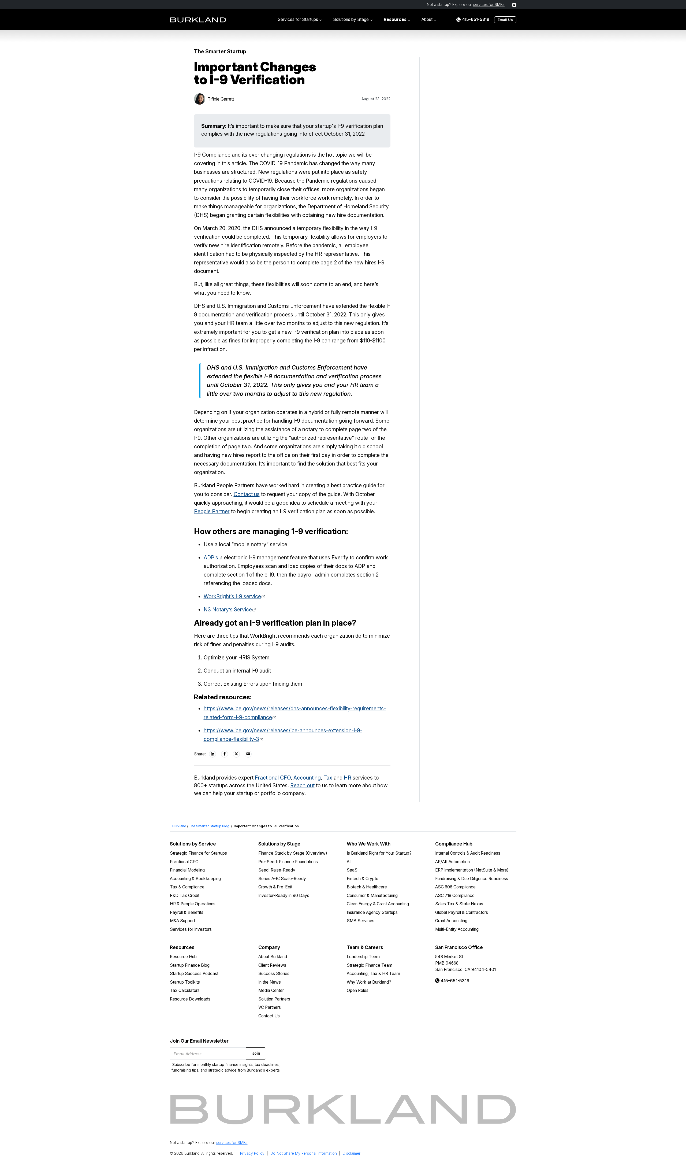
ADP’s (211, 557)
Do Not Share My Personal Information (303, 1153)
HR (347, 777)
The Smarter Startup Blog (209, 826)
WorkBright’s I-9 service (232, 596)
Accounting (307, 777)
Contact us (247, 494)
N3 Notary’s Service (228, 609)
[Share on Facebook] (224, 754)
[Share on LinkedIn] (212, 754)
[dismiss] (514, 5)
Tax (327, 777)
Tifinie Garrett (221, 99)
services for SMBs (489, 4)
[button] (299, 20)
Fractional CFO (273, 777)
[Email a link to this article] (248, 754)
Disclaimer (351, 1153)
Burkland (179, 826)
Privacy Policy (252, 1153)
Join (256, 1053)
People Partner (212, 511)
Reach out (302, 785)
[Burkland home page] (198, 19)
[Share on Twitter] (236, 754)
